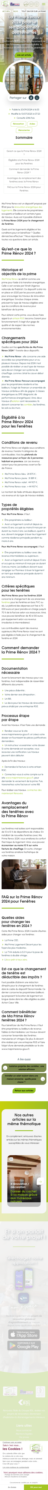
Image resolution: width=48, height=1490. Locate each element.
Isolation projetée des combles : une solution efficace (26, 1068)
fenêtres (6, 602)
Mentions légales (24, 1433)
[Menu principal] (43, 4)
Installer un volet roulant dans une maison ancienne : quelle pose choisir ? (21, 1078)
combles (28, 404)
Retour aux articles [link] (24, 1090)
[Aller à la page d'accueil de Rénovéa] (6, 4)
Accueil (6, 11)
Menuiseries (24, 130)
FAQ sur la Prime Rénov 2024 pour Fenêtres (24, 189)
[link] (31, 97)
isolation (15, 401)
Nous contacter (24, 1430)
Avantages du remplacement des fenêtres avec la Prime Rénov (24, 180)
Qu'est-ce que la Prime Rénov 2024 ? (24, 153)
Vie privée (24, 1437)
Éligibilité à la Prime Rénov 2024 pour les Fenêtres (24, 162)
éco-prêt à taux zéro (16, 959)
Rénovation (18, 124)
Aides (32, 124)
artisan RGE (18, 318)
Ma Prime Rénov (10, 279)
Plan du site (24, 1440)
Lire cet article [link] (24, 55)
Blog (15, 11)
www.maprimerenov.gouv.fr (19, 777)
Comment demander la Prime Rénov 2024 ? (24, 171)
